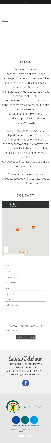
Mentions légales (25, 431)
